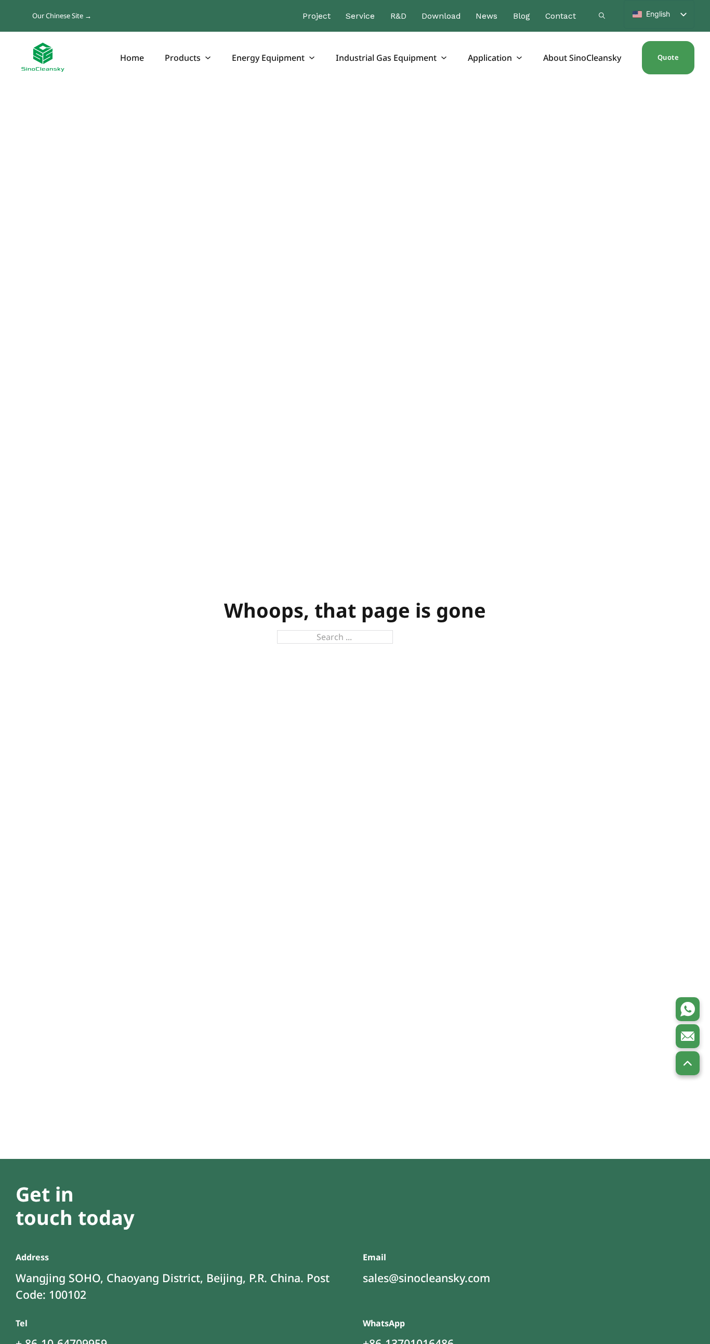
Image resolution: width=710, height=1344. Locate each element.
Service (360, 16)
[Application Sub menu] (520, 57)
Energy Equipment (268, 57)
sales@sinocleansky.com (426, 1277)
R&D (398, 16)
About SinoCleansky (582, 57)
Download (441, 16)
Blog (521, 16)
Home (132, 57)
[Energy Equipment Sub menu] (312, 57)
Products (183, 57)
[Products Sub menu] (208, 57)
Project (317, 16)
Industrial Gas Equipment (386, 57)
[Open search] (602, 15)
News (486, 16)
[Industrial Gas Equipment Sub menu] (444, 57)
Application (490, 57)
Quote (668, 57)
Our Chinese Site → (61, 15)
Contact (560, 16)
